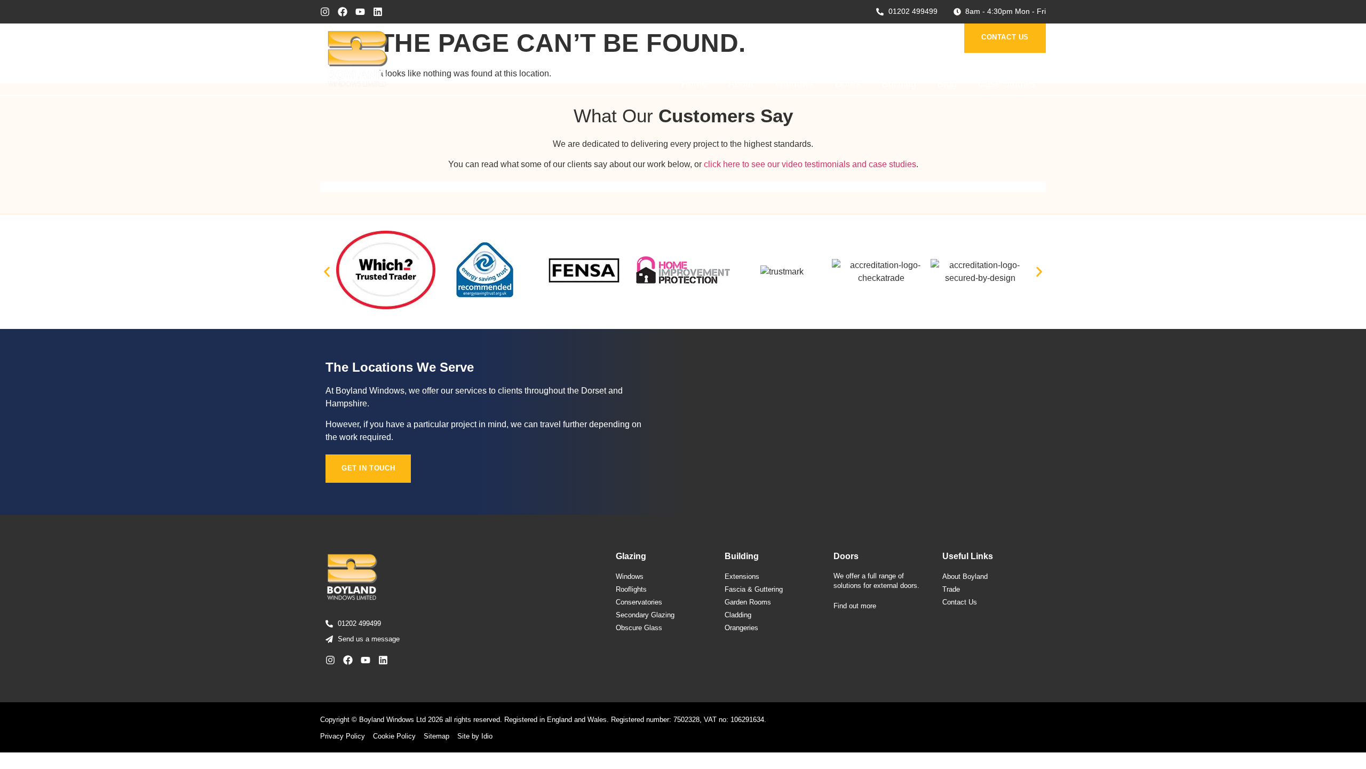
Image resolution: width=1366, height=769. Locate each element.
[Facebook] (342, 12)
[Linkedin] (378, 12)
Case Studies (1006, 84)
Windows (794, 84)
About (740, 84)
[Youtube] (360, 12)
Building (899, 84)
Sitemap (436, 736)
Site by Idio (475, 736)
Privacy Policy (342, 736)
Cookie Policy (394, 736)
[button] (326, 272)
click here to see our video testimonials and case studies (810, 164)
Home (694, 84)
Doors (848, 84)
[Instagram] (325, 12)
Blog (947, 84)
